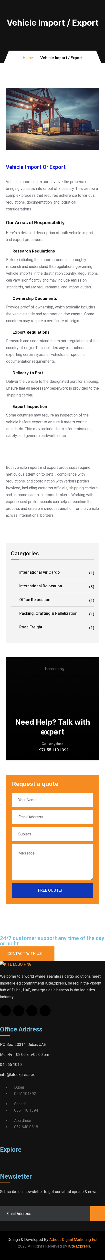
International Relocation (56, 586)
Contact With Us (24, 953)
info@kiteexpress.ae (17, 1074)
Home (28, 57)
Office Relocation (56, 600)
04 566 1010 (11, 1064)
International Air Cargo (56, 572)
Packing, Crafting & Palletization (56, 613)
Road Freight (56, 627)
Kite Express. (79, 1246)
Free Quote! (50, 890)
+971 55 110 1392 (52, 750)
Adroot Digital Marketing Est (73, 1239)
